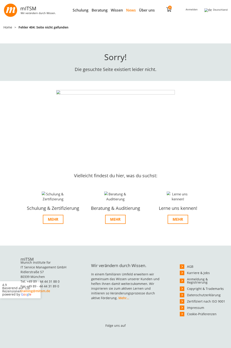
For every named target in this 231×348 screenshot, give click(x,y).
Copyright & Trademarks (205, 288)
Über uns (147, 10)
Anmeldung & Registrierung (197, 280)
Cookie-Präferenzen (202, 314)
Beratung (100, 10)
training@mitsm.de (35, 291)
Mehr (53, 219)
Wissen (117, 10)
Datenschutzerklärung (204, 295)
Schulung (80, 10)
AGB (190, 266)
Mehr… (123, 298)
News (131, 10)
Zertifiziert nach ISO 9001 (206, 301)
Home (7, 27)
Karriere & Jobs (198, 273)
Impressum (195, 307)
